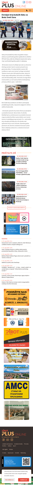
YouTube (7, 439)
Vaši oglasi (5, 449)
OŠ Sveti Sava (8, 147)
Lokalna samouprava (7, 444)
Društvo (5, 10)
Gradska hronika (18, 444)
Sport (14, 446)
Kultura (9, 446)
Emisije (11, 449)
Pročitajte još (9, 153)
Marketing (23, 453)
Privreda (26, 444)
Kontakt (17, 453)
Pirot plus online (14, 4)
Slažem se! (23, 480)
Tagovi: (3, 147)
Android (24, 229)
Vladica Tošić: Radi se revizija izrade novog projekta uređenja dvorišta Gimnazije (22, 161)
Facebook (24, 2)
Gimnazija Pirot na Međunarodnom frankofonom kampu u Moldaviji (22, 199)
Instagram (27, 2)
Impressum (10, 453)
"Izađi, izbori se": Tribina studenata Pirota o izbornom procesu (21, 186)
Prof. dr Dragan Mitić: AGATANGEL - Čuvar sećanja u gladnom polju (23, 172)
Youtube (30, 2)
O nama (4, 453)
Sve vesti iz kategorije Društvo (16, 207)
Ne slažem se (9, 480)
